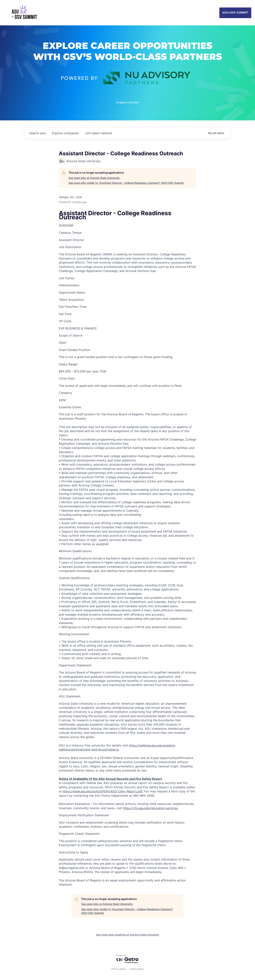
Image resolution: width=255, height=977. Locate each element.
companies (65, 133)
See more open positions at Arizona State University (127, 934)
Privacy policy (118, 968)
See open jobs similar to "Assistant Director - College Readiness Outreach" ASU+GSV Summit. (126, 182)
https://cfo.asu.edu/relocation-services (150, 808)
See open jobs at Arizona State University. (94, 177)
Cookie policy (136, 968)
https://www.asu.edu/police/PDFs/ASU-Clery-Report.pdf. (103, 791)
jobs (37, 133)
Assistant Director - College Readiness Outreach (115, 215)
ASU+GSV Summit (235, 12)
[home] (24, 13)
